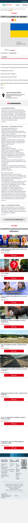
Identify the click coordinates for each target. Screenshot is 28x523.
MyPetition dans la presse (18, 476)
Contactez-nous (8, 486)
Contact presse (18, 479)
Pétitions (7, 9)
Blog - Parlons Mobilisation (4, 469)
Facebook (12, 465)
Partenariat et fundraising (4, 473)
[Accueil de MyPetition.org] (7, 5)
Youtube (12, 472)
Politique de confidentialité (13, 488)
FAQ (21, 485)
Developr (3, 498)
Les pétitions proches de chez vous (5, 477)
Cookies (21, 486)
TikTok (11, 467)
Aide (18, 485)
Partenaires (20, 491)
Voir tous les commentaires (14, 220)
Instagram (12, 470)
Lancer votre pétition (4, 466)
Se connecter (24, 1)
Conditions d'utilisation (10, 491)
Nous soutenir (13, 485)
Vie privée (15, 486)
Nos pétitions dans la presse (18, 471)
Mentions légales (14, 489)
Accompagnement (5, 471)
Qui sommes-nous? (18, 466)
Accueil (18, 5)
